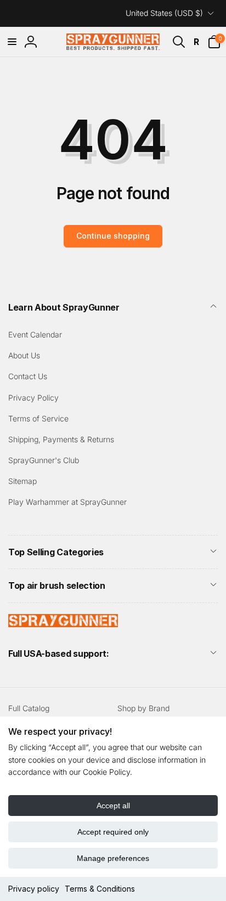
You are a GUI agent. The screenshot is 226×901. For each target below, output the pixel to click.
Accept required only (113, 831)
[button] (12, 41)
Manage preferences (113, 858)
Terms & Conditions (100, 888)
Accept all (113, 805)
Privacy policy (33, 888)
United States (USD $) (164, 13)
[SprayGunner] (63, 623)
